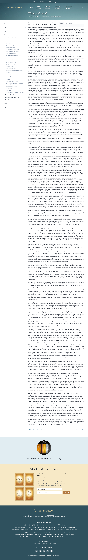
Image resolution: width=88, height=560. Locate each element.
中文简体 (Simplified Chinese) (64, 525)
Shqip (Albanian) (26, 525)
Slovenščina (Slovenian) (58, 534)
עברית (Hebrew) (42, 529)
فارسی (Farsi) (64, 527)
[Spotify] (51, 551)
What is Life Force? (9, 43)
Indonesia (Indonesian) (71, 529)
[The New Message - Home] (13, 7)
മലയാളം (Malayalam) (47, 532)
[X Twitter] (44, 551)
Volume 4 (38, 16)
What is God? (8, 40)
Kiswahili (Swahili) (24, 536)
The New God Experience (10, 94)
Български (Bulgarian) (52, 525)
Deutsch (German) (25, 529)
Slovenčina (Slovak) (47, 534)
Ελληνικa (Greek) (34, 529)
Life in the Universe (47, 7)
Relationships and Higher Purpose (12, 97)
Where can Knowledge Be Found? (12, 81)
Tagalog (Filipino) (43, 536)
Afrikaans (19, 525)
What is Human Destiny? (10, 72)
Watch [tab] (70, 23)
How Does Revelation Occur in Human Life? (14, 70)
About (31, 7)
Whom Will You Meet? (10, 60)
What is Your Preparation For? (12, 59)
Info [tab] (66, 23)
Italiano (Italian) (19, 532)
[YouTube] (36, 551)
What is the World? (9, 42)
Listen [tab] (61, 23)
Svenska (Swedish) (33, 536)
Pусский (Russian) (29, 534)
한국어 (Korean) (37, 532)
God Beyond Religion (68, 7)
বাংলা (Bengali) (42, 525)
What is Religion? (9, 74)
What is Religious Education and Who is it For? (15, 76)
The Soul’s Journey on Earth (11, 99)
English (57, 527)
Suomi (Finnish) (71, 527)
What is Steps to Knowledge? (11, 86)
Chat (50, 543)
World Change (38, 7)
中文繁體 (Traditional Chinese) (19, 527)
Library (33, 16)
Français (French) (15, 529)
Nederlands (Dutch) (50, 527)
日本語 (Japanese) (28, 532)
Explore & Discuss (36, 543)
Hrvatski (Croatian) (32, 527)
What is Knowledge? (10, 45)
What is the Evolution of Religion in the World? (15, 92)
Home (29, 16)
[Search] (83, 7)
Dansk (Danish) (41, 527)
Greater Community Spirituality (48, 16)
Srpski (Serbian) (38, 534)
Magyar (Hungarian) (60, 529)
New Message (50, 515)
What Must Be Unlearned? (11, 62)
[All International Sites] (55, 2)
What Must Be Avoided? (10, 64)
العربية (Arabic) (34, 525)
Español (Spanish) (70, 534)
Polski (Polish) (57, 532)
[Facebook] (40, 551)
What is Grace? (9, 88)
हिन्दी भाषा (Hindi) (51, 529)
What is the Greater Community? (12, 49)
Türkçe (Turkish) (52, 536)
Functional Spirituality (58, 7)
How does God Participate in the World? (13, 55)
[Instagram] (47, 551)
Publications (44, 543)
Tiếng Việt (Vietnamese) (62, 536)
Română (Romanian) (19, 534)
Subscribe (66, 492)
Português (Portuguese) (67, 532)
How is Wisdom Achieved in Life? (12, 51)
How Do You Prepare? (10, 57)
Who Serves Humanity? (10, 66)
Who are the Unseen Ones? (11, 68)
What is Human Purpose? (11, 47)
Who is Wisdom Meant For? (11, 53)
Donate (54, 543)
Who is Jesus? (9, 90)
